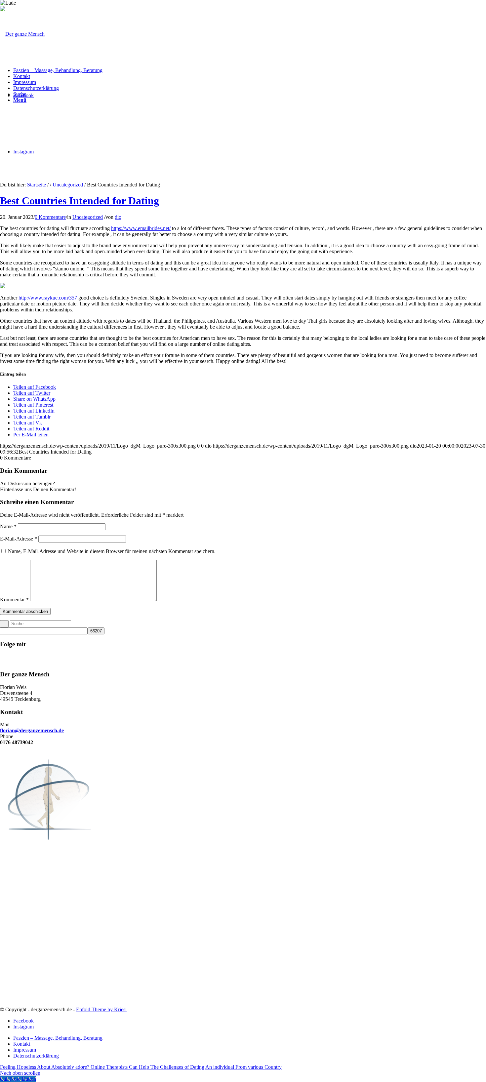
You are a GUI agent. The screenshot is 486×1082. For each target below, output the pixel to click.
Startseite (36, 184)
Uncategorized (68, 184)
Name (8, 526)
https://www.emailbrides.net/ (141, 228)
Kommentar (14, 599)
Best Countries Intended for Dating (79, 201)
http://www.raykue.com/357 (48, 298)
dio (118, 217)
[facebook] (249, 661)
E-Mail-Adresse (18, 538)
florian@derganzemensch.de (32, 730)
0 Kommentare (50, 217)
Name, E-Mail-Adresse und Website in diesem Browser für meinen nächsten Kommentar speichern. (112, 551)
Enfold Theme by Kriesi (101, 1009)
